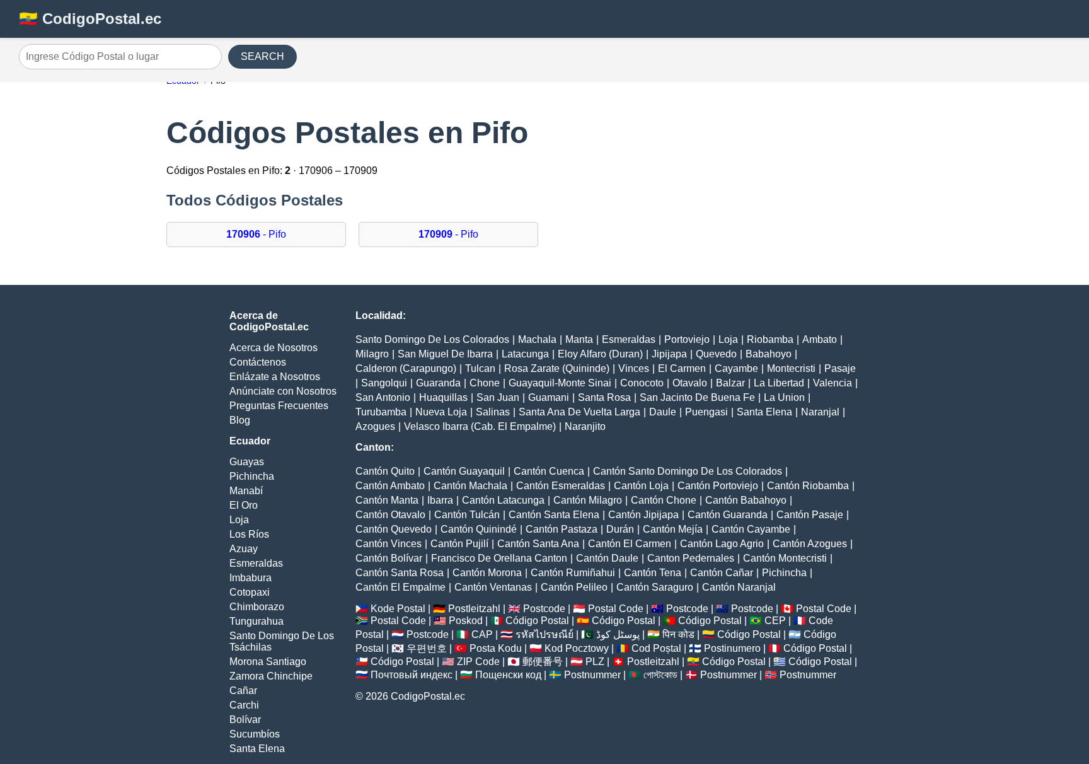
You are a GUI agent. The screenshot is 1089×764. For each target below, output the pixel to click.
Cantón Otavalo (390, 514)
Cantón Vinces (388, 543)
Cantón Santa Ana (538, 543)
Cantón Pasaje (809, 514)
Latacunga (525, 354)
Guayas (246, 461)
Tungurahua (256, 621)
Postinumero (732, 648)
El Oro (243, 505)
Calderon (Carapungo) (405, 368)
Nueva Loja (441, 412)
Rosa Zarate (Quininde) (556, 368)
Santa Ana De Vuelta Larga (579, 412)
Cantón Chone (663, 500)
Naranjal (820, 412)
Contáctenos (257, 362)
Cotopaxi (249, 592)
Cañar (243, 690)
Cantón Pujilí (459, 543)
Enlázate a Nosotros (274, 376)
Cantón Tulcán (467, 514)
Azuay (243, 548)
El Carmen (682, 368)
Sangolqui (384, 383)
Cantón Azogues (810, 543)
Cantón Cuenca (549, 471)
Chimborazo (256, 606)
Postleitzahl (474, 608)
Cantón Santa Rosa (399, 572)
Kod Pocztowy (576, 648)
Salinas (493, 412)
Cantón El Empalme (400, 587)
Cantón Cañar (721, 572)
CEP (775, 620)
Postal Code (615, 608)
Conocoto (642, 383)
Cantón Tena (652, 572)
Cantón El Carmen (629, 543)
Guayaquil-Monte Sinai (560, 383)
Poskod (466, 620)
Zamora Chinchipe (271, 676)
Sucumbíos (254, 734)
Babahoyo (769, 354)
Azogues (375, 426)
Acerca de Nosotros (273, 347)
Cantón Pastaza (561, 529)
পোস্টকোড (660, 674)
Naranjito (585, 426)
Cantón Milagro (587, 500)
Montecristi (791, 368)
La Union (784, 397)
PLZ (594, 661)
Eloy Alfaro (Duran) (600, 354)
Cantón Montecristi (785, 558)
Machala (537, 339)
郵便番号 (542, 661)
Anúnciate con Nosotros (283, 391)
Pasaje (840, 368)
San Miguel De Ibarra (445, 354)
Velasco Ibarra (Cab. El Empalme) (480, 426)
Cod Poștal (656, 648)
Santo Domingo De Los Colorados (432, 339)
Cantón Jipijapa (643, 514)
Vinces (633, 368)
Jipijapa (669, 354)
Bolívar (245, 719)
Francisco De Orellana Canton (499, 558)
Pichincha (251, 476)
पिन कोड (678, 634)
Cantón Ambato (390, 485)
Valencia (832, 383)
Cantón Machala (470, 485)
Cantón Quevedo (393, 529)
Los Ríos (249, 534)
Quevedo (716, 354)
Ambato (819, 339)
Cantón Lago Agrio (722, 543)
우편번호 (426, 648)
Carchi (244, 705)
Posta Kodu (496, 648)
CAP (482, 634)
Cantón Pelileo (574, 587)
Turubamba (380, 412)
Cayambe (736, 368)
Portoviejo (687, 339)
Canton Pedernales (690, 558)
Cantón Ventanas (493, 587)
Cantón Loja (641, 485)
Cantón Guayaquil (464, 471)
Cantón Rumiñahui (573, 572)
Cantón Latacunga (503, 500)
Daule (662, 412)
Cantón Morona (487, 572)
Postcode (544, 608)
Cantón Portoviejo (717, 485)
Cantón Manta (386, 500)
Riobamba (770, 339)
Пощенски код (508, 674)
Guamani (548, 397)
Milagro (372, 354)
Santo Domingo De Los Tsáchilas (281, 641)
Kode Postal (398, 608)
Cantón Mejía (673, 529)
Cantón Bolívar (388, 558)
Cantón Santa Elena (554, 514)
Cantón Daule (607, 558)
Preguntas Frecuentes (278, 405)
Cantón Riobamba (808, 485)
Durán (620, 529)
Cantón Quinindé (479, 529)
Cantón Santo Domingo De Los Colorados (687, 471)
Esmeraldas (256, 563)
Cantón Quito (385, 471)
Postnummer (592, 674)
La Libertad (779, 383)
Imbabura (250, 577)
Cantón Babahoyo (745, 500)
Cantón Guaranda (728, 514)
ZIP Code (478, 661)
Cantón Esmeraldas (560, 485)
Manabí (246, 490)
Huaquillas (443, 397)
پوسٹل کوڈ (618, 634)
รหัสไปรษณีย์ (544, 634)
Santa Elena (257, 748)
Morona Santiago (267, 661)
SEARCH (262, 56)
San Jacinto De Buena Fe (697, 397)
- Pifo (256, 234)
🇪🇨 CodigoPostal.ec (90, 18)
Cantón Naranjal (739, 587)
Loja (239, 519)
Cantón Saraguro (654, 587)
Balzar (730, 383)
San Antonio (382, 397)
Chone (485, 383)
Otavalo (689, 383)
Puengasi (706, 412)
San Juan (497, 397)
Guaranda (438, 383)
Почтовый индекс (411, 674)
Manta (579, 339)
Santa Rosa (604, 397)
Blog (239, 420)
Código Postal (537, 620)
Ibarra (440, 500)
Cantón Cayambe (751, 529)
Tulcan (480, 368)
